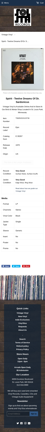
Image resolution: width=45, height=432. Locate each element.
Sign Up (34, 414)
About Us (22, 330)
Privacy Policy (22, 349)
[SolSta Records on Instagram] (25, 424)
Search (22, 339)
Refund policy (22, 346)
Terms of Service (22, 343)
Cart (42, 3)
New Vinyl (22, 316)
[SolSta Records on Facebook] (21, 424)
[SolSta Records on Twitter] (18, 424)
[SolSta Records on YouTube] (29, 424)
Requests (22, 327)
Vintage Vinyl (7, 35)
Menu (6, 3)
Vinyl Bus (22, 323)
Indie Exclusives (22, 320)
